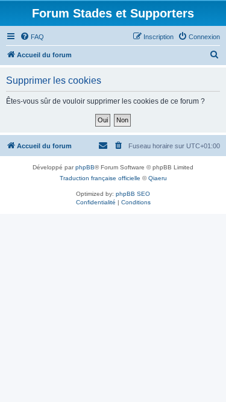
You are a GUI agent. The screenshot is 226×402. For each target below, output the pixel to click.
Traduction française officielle (100, 178)
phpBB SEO (133, 193)
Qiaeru (157, 178)
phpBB (85, 167)
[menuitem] (32, 37)
